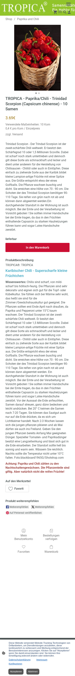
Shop (8, 19)
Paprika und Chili (28, 19)
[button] (17, 488)
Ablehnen (33, 671)
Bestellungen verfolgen (51, 537)
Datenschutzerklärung (20, 659)
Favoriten (24, 551)
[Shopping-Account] (69, 12)
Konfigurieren (15, 664)
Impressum (41, 659)
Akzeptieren (16, 671)
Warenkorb (51, 551)
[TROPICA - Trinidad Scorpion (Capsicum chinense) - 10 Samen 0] (37, 58)
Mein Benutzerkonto (23, 537)
